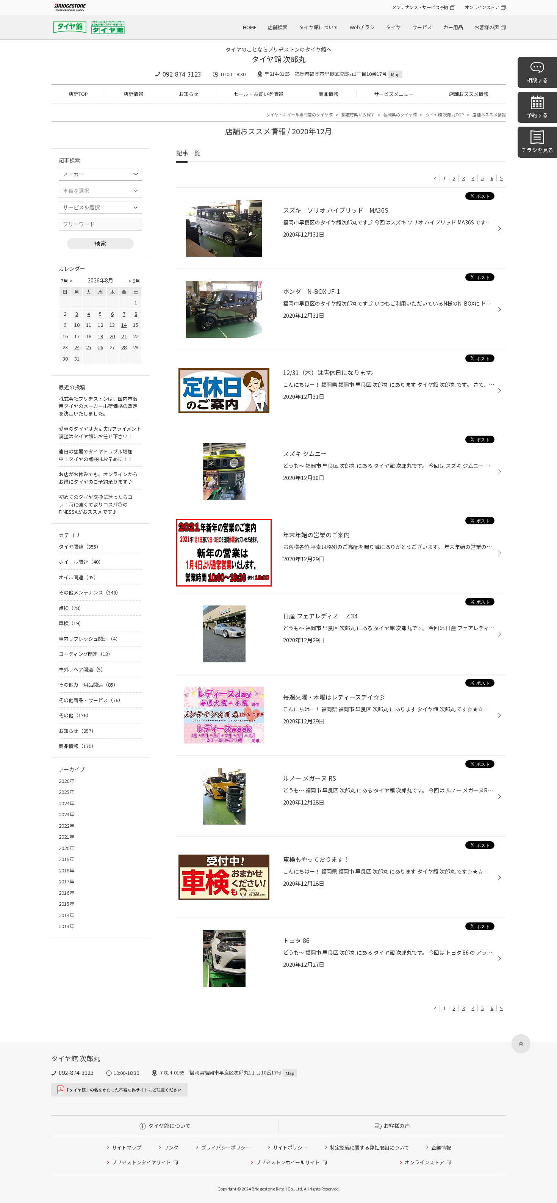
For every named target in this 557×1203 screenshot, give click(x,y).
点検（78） (71, 608)
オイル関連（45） (79, 577)
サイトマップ (126, 1147)
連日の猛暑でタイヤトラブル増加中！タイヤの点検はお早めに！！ (96, 455)
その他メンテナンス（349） (90, 592)
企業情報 (441, 1147)
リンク (171, 1147)
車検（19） (71, 623)
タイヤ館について (318, 27)
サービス (422, 27)
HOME (250, 27)
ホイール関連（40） (81, 561)
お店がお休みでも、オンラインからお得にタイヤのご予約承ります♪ (98, 478)
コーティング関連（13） (86, 653)
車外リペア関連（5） (82, 669)
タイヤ (393, 27)
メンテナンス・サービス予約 (420, 7)
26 (100, 347)
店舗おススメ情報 (468, 93)
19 (100, 336)
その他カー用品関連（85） (88, 684)
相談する (537, 80)
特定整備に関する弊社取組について (369, 1147)
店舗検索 (278, 27)
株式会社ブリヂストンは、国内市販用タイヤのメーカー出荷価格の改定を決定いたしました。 (98, 406)
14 (124, 324)
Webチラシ (362, 27)
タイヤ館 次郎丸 (279, 58)
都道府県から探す (358, 114)
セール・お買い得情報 (258, 93)
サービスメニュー (393, 93)
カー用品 (453, 27)
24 (77, 347)
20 (112, 336)
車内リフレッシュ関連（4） (89, 638)
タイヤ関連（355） (80, 546)
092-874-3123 (182, 73)
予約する (537, 115)
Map (395, 74)
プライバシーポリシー (225, 1147)
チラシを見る (537, 150)
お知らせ (189, 93)
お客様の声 (486, 27)
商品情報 (328, 93)
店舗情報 (133, 93)
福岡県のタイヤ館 (400, 114)
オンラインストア (482, 7)
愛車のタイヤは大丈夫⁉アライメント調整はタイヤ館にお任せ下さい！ (100, 432)
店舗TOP (78, 93)
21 (124, 336)
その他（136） (75, 715)
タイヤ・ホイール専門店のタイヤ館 (299, 114)
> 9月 (134, 280)
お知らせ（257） (77, 730)
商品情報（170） (77, 746)
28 (124, 347)
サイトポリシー (290, 1147)
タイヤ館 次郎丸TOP (445, 114)
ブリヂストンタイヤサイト (141, 1162)
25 (88, 347)
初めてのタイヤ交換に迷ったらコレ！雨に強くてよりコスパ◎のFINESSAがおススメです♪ (96, 504)
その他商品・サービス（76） (91, 700)
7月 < (66, 280)
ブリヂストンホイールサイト (288, 1162)
